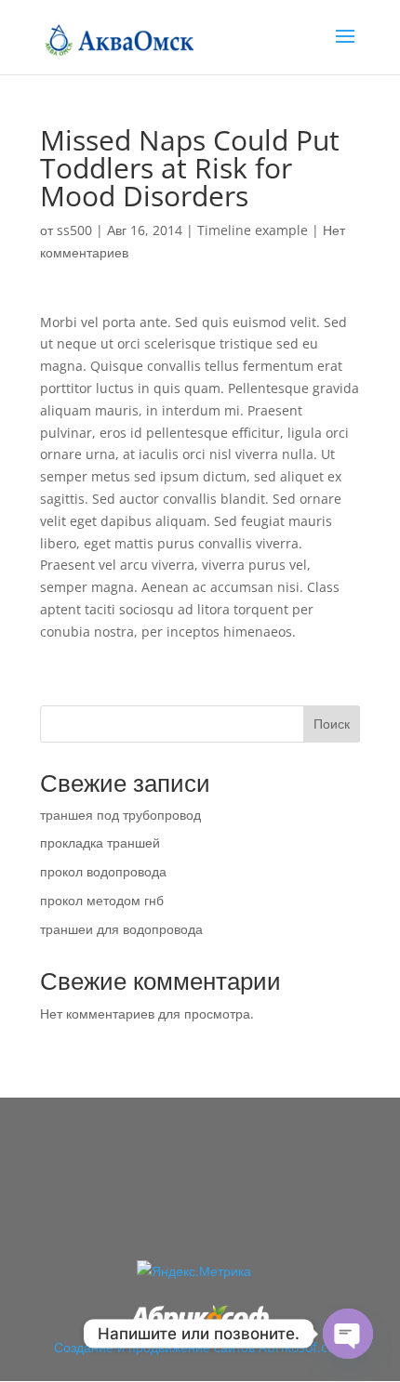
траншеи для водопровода (121, 929)
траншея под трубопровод (120, 814)
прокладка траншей (100, 842)
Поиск (331, 723)
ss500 (74, 230)
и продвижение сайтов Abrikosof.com (232, 1347)
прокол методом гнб (102, 900)
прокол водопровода (103, 871)
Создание (83, 1347)
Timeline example (252, 230)
